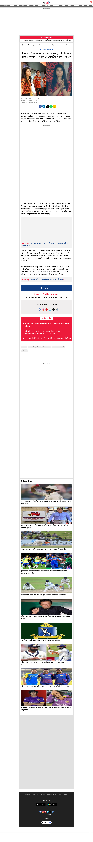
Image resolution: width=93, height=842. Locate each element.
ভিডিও (69, 6)
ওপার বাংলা (48, 6)
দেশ (23, 6)
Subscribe (42, 795)
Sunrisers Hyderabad (58, 347)
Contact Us (35, 795)
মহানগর (12, 6)
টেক (88, 6)
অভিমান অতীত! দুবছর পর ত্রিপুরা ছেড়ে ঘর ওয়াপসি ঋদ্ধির (46, 279)
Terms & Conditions (63, 795)
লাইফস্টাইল (56, 6)
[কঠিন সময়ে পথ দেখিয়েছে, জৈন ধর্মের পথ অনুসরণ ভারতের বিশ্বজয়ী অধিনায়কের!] (46, 676)
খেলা (34, 6)
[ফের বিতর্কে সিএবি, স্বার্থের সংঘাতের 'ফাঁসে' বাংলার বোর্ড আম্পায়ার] (46, 631)
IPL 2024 (24, 350)
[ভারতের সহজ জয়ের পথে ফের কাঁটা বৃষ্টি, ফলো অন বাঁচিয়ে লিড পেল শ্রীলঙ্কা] (46, 585)
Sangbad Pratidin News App (46, 294)
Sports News (46, 347)
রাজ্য (18, 6)
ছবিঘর (63, 6)
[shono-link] (91, 2)
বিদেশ (28, 6)
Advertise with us (51, 795)
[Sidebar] (3, 2)
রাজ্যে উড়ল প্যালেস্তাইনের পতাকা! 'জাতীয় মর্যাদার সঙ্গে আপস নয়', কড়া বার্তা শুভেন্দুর (30, 40)
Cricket (24, 347)
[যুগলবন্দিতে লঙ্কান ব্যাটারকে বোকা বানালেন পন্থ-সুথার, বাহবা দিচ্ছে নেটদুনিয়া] (46, 539)
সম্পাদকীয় (76, 6)
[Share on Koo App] (54, 108)
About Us (27, 795)
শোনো (6, 6)
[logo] (46, 3)
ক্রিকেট (27, 45)
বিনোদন (40, 6)
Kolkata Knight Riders (34, 347)
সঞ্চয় (83, 6)
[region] (46, 21)
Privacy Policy (46, 797)
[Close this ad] (90, 831)
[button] (40, 106)
